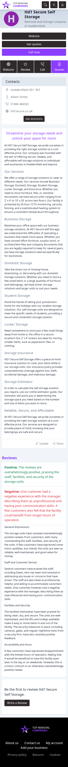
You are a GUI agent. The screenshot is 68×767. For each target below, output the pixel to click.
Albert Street (19, 97)
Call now (34, 52)
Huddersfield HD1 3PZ (25, 90)
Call (42, 69)
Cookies (55, 755)
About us (12, 743)
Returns (38, 755)
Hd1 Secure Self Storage (40, 14)
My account (54, 743)
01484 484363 (20, 104)
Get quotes (34, 44)
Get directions (34, 119)
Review (25, 69)
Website (34, 36)
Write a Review (17, 703)
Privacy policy (17, 755)
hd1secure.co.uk (22, 111)
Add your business (34, 748)
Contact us (32, 743)
